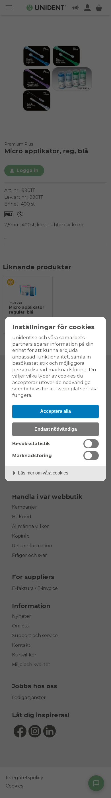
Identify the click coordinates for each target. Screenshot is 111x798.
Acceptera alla (55, 411)
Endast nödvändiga (55, 429)
